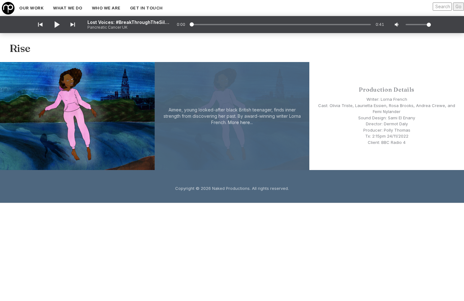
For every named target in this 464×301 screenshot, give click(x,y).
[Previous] (39, 24)
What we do (67, 7)
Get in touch (146, 7)
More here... (240, 122)
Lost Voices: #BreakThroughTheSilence (128, 22)
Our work (31, 7)
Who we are (106, 7)
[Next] (73, 24)
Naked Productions (231, 188)
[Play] (56, 24)
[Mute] (397, 24)
